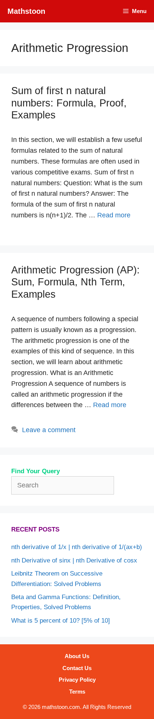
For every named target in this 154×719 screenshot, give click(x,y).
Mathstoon (26, 11)
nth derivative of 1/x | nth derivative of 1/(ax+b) (76, 547)
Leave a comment (49, 430)
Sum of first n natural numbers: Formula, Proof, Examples (69, 103)
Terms (77, 691)
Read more (113, 215)
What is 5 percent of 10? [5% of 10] (60, 620)
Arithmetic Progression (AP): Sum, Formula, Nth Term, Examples (75, 282)
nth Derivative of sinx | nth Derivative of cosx (74, 560)
